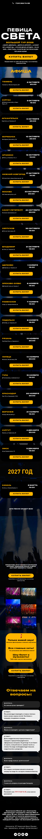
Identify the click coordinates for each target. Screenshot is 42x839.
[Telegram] (15, 834)
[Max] (22, 834)
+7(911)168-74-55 (22, 3)
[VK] (26, 834)
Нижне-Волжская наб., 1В (17, 178)
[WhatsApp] (19, 834)
